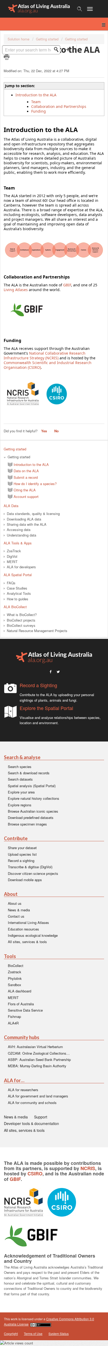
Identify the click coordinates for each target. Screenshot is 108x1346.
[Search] (58, 49)
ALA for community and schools (32, 1102)
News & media (19, 909)
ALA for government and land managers (38, 1095)
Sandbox (14, 984)
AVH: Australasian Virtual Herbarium (35, 1046)
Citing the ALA (25, 489)
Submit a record (26, 477)
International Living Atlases (28, 922)
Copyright (11, 1333)
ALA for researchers (23, 1089)
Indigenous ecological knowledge (33, 935)
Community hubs (21, 1037)
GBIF (67, 284)
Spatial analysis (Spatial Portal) (32, 785)
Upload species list (22, 854)
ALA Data (11, 505)
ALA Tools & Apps (18, 542)
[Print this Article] (6, 57)
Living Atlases (16, 289)
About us (14, 903)
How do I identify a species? (35, 483)
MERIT (13, 997)
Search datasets (20, 779)
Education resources (23, 929)
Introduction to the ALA (31, 464)
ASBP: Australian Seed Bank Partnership (39, 1059)
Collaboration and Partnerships (58, 106)
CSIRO (35, 1173)
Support (40, 1116)
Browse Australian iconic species (33, 811)
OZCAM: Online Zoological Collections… (39, 1053)
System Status (58, 1333)
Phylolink (15, 978)
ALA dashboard (19, 991)
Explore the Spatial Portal (46, 707)
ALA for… (14, 1080)
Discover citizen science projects (33, 873)
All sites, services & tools (27, 941)
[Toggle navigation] (92, 9)
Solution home (19, 38)
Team (36, 101)
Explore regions (19, 804)
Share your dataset (22, 847)
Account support (26, 496)
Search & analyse (22, 757)
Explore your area (21, 792)
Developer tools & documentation (31, 1123)
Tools (10, 956)
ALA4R (13, 1023)
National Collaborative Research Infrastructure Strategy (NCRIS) (44, 355)
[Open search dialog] (79, 9)
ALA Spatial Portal (18, 574)
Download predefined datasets (30, 817)
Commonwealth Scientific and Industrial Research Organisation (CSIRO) (47, 365)
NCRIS (87, 1168)
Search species (19, 766)
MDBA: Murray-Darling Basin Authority (37, 1065)
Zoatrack (14, 971)
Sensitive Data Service (25, 1010)
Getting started (47, 38)
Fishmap (14, 1016)
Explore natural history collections (33, 798)
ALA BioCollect (15, 606)
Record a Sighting (38, 685)
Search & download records (29, 772)
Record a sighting (21, 860)
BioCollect (15, 965)
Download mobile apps (25, 879)
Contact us (16, 916)
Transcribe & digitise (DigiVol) (30, 866)
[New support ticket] (68, 49)
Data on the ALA (26, 470)
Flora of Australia (21, 1003)
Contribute (16, 838)
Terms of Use (33, 1333)
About (11, 894)
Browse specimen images (27, 824)
